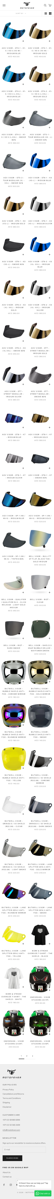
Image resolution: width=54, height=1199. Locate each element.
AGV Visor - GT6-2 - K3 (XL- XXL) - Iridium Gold (14, 307)
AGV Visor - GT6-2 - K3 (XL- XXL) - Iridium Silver (40, 307)
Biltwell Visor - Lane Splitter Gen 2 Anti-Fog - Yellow (14, 953)
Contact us (7, 1177)
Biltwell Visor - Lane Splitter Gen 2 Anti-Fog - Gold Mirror (40, 867)
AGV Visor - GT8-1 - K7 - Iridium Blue (14, 435)
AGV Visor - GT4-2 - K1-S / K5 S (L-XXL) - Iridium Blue (14, 94)
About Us (6, 1172)
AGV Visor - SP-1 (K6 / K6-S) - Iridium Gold (40, 517)
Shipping (6, 1102)
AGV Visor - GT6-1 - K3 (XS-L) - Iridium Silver (40, 222)
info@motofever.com (11, 1130)
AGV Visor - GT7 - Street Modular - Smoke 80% (40, 394)
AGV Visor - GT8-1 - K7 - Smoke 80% (40, 476)
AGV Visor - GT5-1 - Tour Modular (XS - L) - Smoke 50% (40, 137)
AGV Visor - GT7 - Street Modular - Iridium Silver (14, 394)
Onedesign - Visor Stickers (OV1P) (40, 998)
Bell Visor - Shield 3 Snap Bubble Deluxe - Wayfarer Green (40, 648)
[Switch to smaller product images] (50, 13)
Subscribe (12, 1158)
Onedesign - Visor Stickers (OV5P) (14, 1042)
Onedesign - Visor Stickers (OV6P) (40, 1042)
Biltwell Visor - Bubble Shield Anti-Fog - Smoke (40, 734)
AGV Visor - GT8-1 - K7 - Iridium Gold (40, 435)
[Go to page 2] (32, 1056)
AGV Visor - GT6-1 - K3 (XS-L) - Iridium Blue (40, 179)
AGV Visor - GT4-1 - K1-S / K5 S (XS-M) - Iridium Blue (14, 50)
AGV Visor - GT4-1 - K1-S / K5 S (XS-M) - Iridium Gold (40, 50)
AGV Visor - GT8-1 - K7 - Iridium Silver (14, 476)
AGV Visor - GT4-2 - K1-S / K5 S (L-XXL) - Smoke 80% (13, 137)
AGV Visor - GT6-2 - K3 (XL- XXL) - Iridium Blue (40, 264)
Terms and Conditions (12, 1098)
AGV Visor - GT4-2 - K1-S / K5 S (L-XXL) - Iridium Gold (40, 94)
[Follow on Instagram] (10, 1184)
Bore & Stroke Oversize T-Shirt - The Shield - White (13, 996)
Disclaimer (7, 1107)
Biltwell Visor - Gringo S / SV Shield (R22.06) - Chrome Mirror (40, 779)
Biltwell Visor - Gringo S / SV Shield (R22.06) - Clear (14, 823)
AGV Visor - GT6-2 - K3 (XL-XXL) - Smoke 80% (14, 349)
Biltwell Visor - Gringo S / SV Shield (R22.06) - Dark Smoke (40, 823)
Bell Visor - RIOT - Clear (40, 600)
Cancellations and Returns (13, 1094)
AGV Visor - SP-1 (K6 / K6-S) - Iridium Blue (13, 517)
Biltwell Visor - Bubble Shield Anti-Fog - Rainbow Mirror (14, 734)
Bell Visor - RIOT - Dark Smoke (14, 646)
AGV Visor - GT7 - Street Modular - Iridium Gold (40, 350)
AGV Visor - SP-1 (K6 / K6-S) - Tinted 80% (13, 557)
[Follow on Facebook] (4, 1184)
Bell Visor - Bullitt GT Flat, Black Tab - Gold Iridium (40, 559)
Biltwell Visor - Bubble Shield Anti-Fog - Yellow (14, 777)
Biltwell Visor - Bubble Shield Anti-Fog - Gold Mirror (40, 691)
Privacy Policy (8, 1089)
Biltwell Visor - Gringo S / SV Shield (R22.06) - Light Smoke (14, 867)
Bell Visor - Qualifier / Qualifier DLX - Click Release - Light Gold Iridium (13, 603)
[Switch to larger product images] (46, 13)
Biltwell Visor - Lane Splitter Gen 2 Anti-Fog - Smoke (40, 910)
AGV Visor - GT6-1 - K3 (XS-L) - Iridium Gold (14, 222)
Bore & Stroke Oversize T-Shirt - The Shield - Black (40, 953)
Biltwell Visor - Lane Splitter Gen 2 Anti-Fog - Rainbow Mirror (14, 910)
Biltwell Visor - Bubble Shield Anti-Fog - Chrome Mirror (14, 691)
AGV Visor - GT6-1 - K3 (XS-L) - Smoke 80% (14, 263)
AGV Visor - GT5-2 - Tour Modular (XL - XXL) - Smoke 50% (14, 180)
